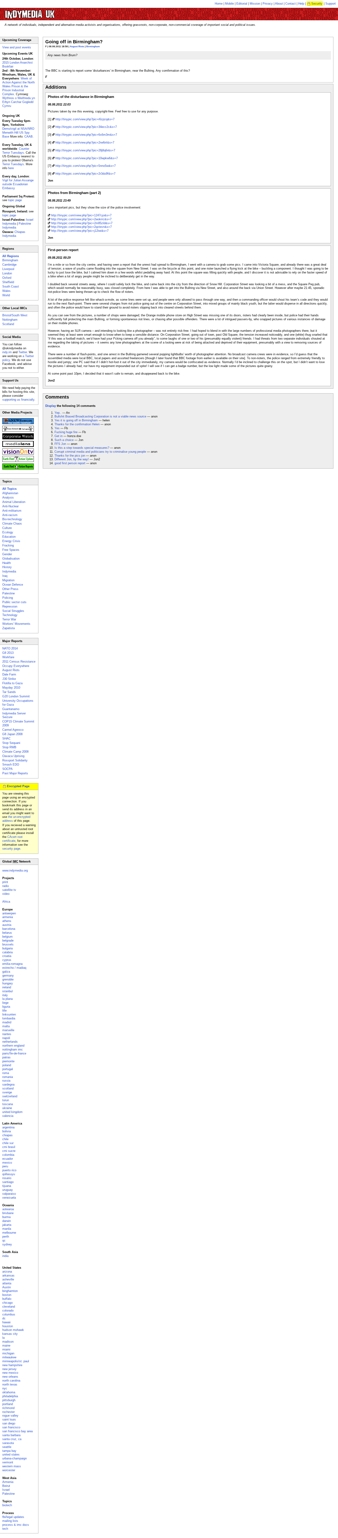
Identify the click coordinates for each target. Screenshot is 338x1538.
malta (6, 1026)
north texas (9, 1384)
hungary (7, 983)
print (5, 882)
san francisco (11, 1427)
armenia (7, 917)
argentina (8, 1127)
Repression (9, 606)
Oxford (6, 277)
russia (6, 1080)
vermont (7, 1462)
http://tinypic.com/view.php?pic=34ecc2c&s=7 (86, 127)
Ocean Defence (12, 584)
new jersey (9, 1369)
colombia (8, 1154)
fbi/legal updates (13, 1517)
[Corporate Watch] (18, 438)
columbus (8, 1314)
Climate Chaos (12, 523)
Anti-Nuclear (10, 506)
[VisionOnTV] (18, 453)
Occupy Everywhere (15, 666)
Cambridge (9, 264)
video (5, 893)
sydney (7, 1244)
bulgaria (7, 948)
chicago (7, 1302)
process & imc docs (15, 1524)
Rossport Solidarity (15, 760)
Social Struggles (13, 611)
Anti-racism (9, 515)
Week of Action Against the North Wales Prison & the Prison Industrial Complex (18, 86)
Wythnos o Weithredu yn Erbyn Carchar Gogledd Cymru (18, 102)
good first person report (69, 463)
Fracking (8, 545)
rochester (8, 1412)
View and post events (16, 47)
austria (6, 925)
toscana (7, 1104)
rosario (6, 1178)
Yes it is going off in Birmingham (76, 420)
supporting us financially (18, 399)
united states (11, 1454)
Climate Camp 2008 (15, 751)
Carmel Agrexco (12, 729)
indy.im (7, 352)
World (6, 295)
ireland (6, 987)
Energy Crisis (11, 541)
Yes (57, 428)
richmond (8, 1408)
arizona (7, 1271)
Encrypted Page (18, 786)
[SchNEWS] (18, 423)
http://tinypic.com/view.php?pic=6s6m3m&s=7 (86, 134)
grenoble (8, 979)
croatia (6, 956)
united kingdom (12, 1112)
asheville (8, 1279)
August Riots (77, 46)
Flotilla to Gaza (12, 683)
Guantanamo (10, 709)
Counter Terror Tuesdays (15, 150)
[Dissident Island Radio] (18, 430)
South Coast (10, 286)
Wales (6, 291)
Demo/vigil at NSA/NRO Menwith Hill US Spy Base (18, 132)
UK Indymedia (44, 12)
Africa (6, 901)
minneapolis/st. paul (15, 1361)
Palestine (8, 593)
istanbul (7, 991)
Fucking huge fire (65, 432)
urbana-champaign (14, 1458)
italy (5, 995)
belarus (7, 932)
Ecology (7, 532)
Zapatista (8, 628)
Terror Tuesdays (13, 164)
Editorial (241, 3)
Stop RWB (9, 747)
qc (4, 1240)
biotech (7, 1505)
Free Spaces (10, 550)
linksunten (9, 1014)
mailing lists (10, 1521)
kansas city (10, 1333)
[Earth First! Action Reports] (18, 468)
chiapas (7, 1135)
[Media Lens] (18, 446)
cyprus (6, 960)
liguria (6, 1006)
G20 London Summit (16, 696)
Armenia (7, 1482)
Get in (58, 436)
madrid (6, 1022)
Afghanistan (10, 493)
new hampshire (12, 1365)
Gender (7, 554)
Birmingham (93, 46)
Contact (290, 3)
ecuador (7, 1158)
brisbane (8, 1213)
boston (6, 1295)
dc (4, 1318)
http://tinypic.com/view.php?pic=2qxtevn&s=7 (81, 227)
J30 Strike (9, 679)
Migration (8, 580)
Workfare (8, 657)
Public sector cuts (14, 602)
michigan (8, 1353)
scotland (8, 1088)
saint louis (9, 1419)
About (279, 3)
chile (5, 1139)
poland (6, 1065)
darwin (6, 1221)
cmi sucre (8, 1151)
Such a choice (64, 440)
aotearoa (8, 1209)
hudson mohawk (13, 1330)
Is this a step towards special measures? (81, 447)
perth (5, 1236)
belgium (7, 936)
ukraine (7, 1108)
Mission (255, 3)
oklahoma (8, 1392)
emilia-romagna (12, 964)
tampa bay (9, 1451)
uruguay (7, 1190)
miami (6, 1349)
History (7, 567)
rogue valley (10, 1415)
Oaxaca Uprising (13, 756)
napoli (6, 1038)
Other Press (10, 589)
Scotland (8, 324)
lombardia (8, 1018)
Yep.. (57, 412)
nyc (4, 1388)
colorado (8, 1310)
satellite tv (9, 890)
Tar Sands (9, 692)
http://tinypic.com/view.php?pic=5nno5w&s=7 (85, 165)
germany (8, 975)
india (5, 1256)
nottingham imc (12, 1049)
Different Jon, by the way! (71, 459)
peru (5, 1166)
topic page (15, 200)
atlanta (6, 1283)
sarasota (8, 1443)
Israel (6, 1489)
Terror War (9, 619)
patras (6, 1057)
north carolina (11, 1380)
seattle (6, 1447)
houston (7, 1326)
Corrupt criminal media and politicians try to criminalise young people (100, 451)
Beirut (6, 1486)
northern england (13, 1045)
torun (5, 1100)
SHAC (6, 738)
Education (9, 536)
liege (5, 1002)
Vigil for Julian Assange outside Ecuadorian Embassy (18, 184)
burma (6, 1217)
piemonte (8, 1061)
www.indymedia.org (15, 870)
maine (6, 1345)
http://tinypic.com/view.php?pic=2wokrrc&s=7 (81, 219)
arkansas (8, 1275)
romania (7, 1077)
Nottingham (9, 319)
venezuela (9, 1197)
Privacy (268, 3)
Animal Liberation (13, 502)
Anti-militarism (11, 510)
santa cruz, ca (11, 1439)
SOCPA (7, 769)
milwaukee (9, 1357)
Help (301, 3)
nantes (6, 1034)
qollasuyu (8, 1174)
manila (6, 1228)
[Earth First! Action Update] (18, 461)
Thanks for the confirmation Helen (77, 424)
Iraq (4, 576)
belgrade (8, 940)
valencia (7, 1116)
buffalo (6, 1298)
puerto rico (9, 1170)
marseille (8, 1030)
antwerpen (9, 913)
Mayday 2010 (11, 687)
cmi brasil (8, 1147)
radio (5, 886)
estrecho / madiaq (14, 967)
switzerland (9, 1096)
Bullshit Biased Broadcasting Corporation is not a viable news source (100, 416)
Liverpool (8, 269)
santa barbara (11, 1435)
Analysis (8, 497)
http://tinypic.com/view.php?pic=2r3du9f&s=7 (85, 173)
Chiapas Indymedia (13, 234)
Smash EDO (10, 764)
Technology (9, 615)
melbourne (9, 1232)
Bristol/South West (14, 315)
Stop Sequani (11, 743)
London (7, 273)
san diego (8, 1423)
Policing (7, 597)
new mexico (10, 1372)
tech (5, 1528)
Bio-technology (12, 519)
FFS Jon (60, 444)
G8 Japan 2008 (12, 734)
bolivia (6, 1131)
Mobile (229, 3)
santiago (8, 1182)
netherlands (10, 1041)
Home (219, 3)
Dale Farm (9, 674)
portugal (7, 1069)
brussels (8, 944)
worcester (8, 1470)
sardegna (8, 1084)
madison (8, 1341)
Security (316, 3)
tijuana (6, 1186)
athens (6, 921)
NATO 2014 (10, 648)
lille (4, 1010)
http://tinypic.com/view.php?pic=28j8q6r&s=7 (85, 150)
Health (6, 563)
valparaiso (9, 1193)
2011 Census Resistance (18, 661)
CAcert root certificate (12, 838)
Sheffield (8, 282)
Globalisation (11, 558)
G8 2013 (8, 653)
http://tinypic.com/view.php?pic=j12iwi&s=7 (80, 230)
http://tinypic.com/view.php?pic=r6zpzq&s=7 (85, 119)
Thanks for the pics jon (69, 455)
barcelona (8, 928)
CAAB (28, 136)
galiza (6, 971)
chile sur (8, 1143)
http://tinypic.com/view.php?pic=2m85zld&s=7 (81, 223)
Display (50, 406)
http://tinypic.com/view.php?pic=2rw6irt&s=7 (84, 142)
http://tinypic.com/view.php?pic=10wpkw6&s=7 (86, 158)
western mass (11, 1466)
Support (330, 3)
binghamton (10, 1291)
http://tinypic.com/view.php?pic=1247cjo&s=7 (81, 215)
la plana (7, 999)
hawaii (6, 1322)
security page (11, 848)
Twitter (22, 352)
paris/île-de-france (14, 1053)
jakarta (6, 1225)
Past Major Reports (15, 773)
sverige (7, 1092)
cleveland (8, 1306)
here (11, 168)
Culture (7, 528)
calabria (7, 952)
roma (5, 1073)
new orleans (10, 1376)
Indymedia (9, 571)
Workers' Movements (16, 623)
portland (7, 1404)
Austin (6, 1287)
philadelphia (10, 1396)
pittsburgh (8, 1400)
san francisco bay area (17, 1431)
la (3, 1337)
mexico (7, 1162)
